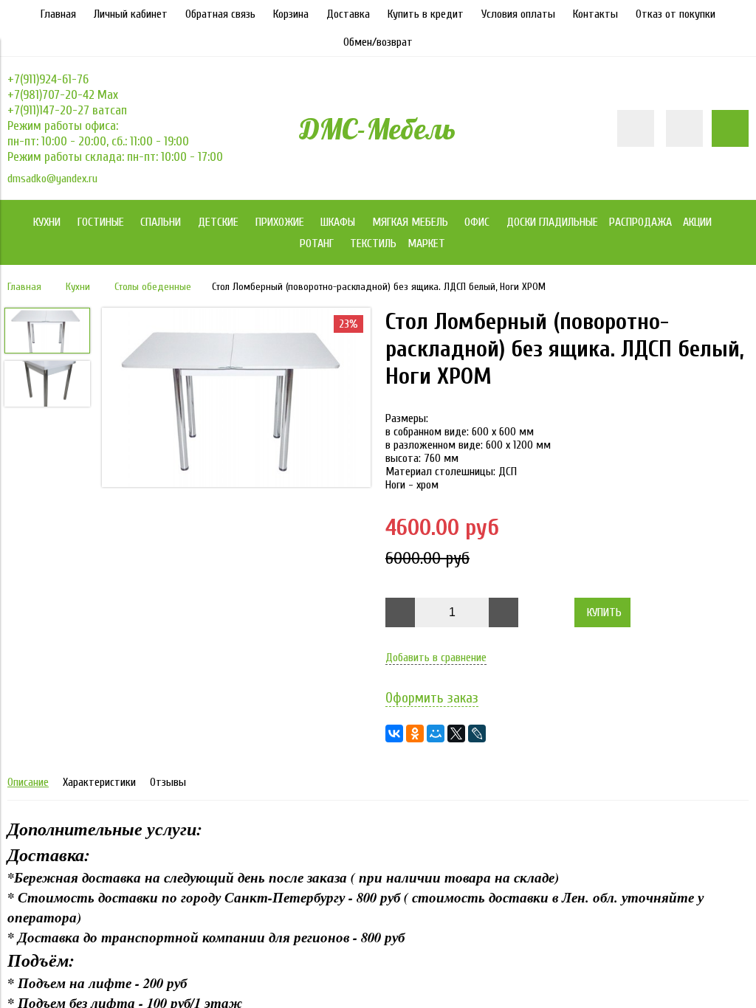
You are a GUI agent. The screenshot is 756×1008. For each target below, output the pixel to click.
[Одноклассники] (415, 733)
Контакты (595, 14)
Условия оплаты (518, 14)
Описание (28, 782)
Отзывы (168, 782)
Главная (58, 14)
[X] (456, 733)
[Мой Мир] (435, 733)
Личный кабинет (131, 14)
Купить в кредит (426, 14)
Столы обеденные (152, 286)
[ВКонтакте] (394, 733)
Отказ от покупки (675, 14)
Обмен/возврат (378, 42)
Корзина (291, 14)
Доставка (348, 14)
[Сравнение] (684, 128)
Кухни (78, 286)
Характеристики (99, 782)
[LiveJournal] (477, 733)
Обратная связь (220, 14)
